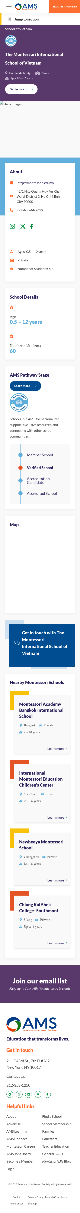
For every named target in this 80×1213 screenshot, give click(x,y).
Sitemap (32, 1203)
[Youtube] (38, 1094)
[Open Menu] (9, 6)
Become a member (64, 6)
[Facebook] (9, 1094)
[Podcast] (47, 1094)
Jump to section (27, 19)
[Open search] (44, 6)
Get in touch (18, 89)
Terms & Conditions (56, 1196)
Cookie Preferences (16, 1200)
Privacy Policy (35, 1196)
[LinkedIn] (28, 1094)
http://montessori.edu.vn (35, 183)
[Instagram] (19, 1094)
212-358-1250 (18, 1085)
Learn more (22, 386)
